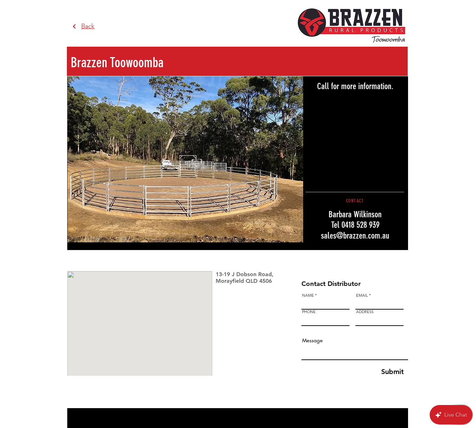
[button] (185, 159)
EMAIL (362, 295)
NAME (308, 295)
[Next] (74, 26)
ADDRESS (365, 312)
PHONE (309, 312)
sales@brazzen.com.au (355, 236)
